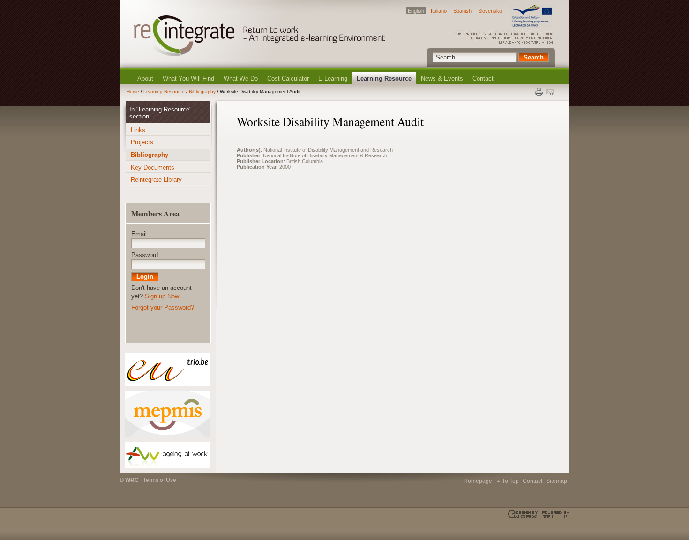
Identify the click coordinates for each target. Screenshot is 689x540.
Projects (142, 142)
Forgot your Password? (162, 307)
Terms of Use (159, 480)
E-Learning (332, 78)
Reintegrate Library (156, 179)
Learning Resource (384, 78)
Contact (483, 78)
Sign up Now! (163, 296)
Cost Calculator (288, 78)
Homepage (478, 481)
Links (138, 129)
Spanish (462, 11)
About (145, 78)
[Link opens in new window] (167, 369)
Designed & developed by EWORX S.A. (523, 515)
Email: (140, 233)
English (416, 11)
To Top (510, 481)
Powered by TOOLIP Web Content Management (554, 515)
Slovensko (490, 11)
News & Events (442, 78)
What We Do (241, 78)
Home (133, 91)
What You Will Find (188, 78)
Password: (145, 255)
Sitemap (556, 481)
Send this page (551, 92)
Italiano (439, 11)
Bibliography (202, 91)
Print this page (539, 92)
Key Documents (152, 167)
